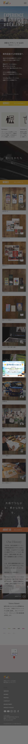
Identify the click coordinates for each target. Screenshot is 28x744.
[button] (22, 363)
